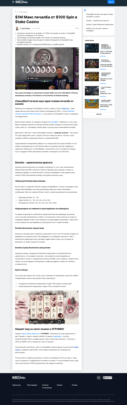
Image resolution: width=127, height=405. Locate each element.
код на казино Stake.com (30, 334)
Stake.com (65, 108)
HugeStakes (57, 336)
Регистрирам (32, 385)
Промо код (16, 385)
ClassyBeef (54, 122)
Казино (59, 385)
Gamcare (95, 401)
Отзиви (74, 385)
